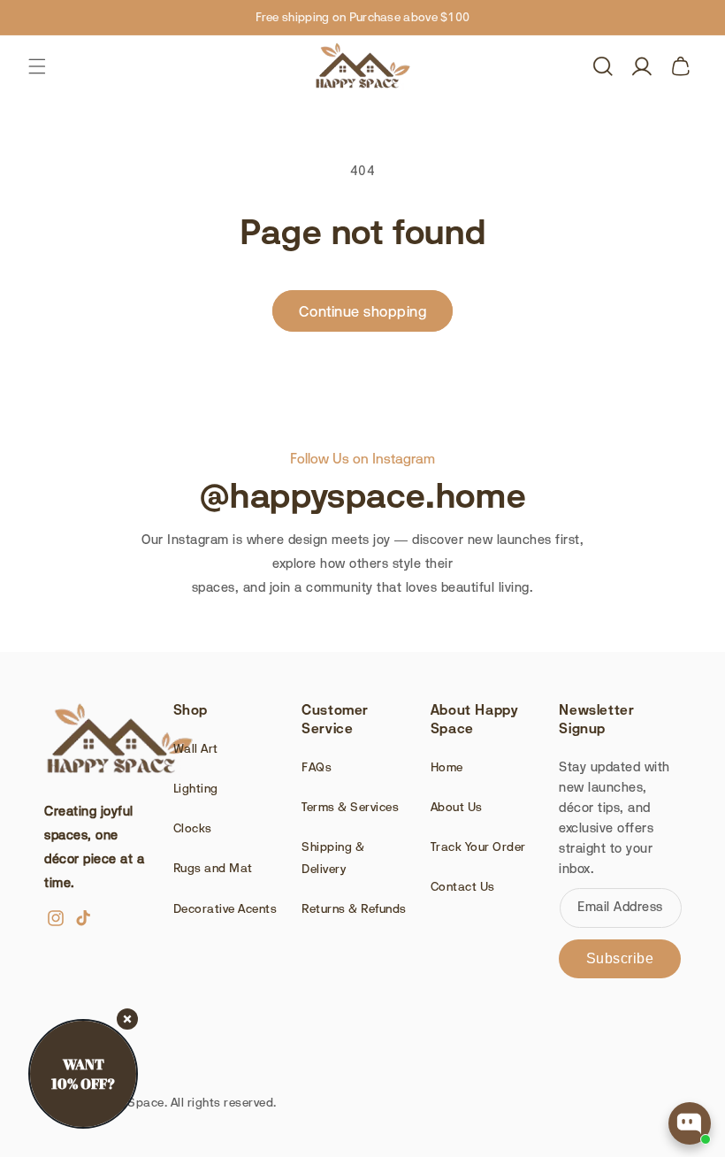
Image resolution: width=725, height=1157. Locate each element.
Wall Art (195, 748)
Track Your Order (478, 846)
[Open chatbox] (689, 1123)
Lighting (195, 788)
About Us (457, 807)
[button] (37, 66)
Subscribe (620, 958)
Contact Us (463, 886)
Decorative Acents (225, 908)
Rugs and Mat (213, 868)
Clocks (192, 828)
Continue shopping (363, 311)
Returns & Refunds (354, 908)
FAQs (316, 767)
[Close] (127, 1019)
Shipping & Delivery (332, 858)
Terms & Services (350, 807)
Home (447, 767)
